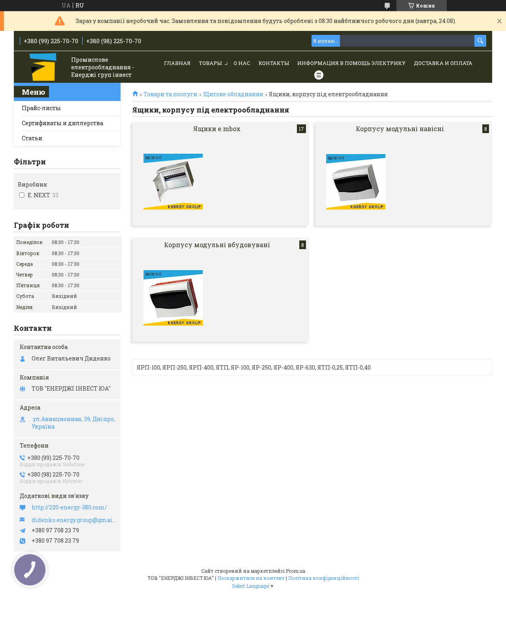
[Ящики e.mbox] (173, 181)
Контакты (274, 63)
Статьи (32, 138)
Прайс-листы (41, 108)
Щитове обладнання (233, 94)
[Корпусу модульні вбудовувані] (173, 297)
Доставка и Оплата (443, 63)
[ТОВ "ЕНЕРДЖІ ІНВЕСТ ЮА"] (43, 67)
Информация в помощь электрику (351, 63)
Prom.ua (295, 571)
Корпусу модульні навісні (400, 128)
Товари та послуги (170, 94)
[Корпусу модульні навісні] (355, 181)
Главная (177, 63)
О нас (242, 63)
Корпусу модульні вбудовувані (217, 244)
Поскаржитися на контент (251, 578)
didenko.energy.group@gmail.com (74, 520)
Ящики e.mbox (217, 128)
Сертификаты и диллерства (62, 123)
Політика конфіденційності (323, 578)
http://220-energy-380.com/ (69, 507)
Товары (210, 63)
